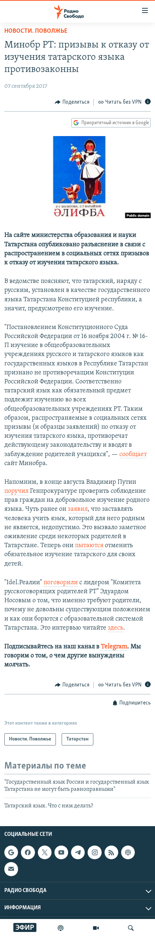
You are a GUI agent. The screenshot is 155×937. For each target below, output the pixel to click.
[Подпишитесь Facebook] (28, 852)
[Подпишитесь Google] (11, 852)
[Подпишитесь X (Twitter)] (45, 852)
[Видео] (96, 928)
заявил (78, 509)
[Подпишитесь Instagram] (94, 852)
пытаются (89, 545)
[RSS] (111, 852)
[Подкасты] (128, 852)
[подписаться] (11, 869)
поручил (16, 491)
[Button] (72, 102)
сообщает (133, 454)
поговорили (61, 583)
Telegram (114, 647)
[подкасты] (60, 928)
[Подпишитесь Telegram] (78, 852)
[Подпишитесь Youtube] (61, 852)
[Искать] (131, 928)
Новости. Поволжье (35, 31)
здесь (115, 628)
